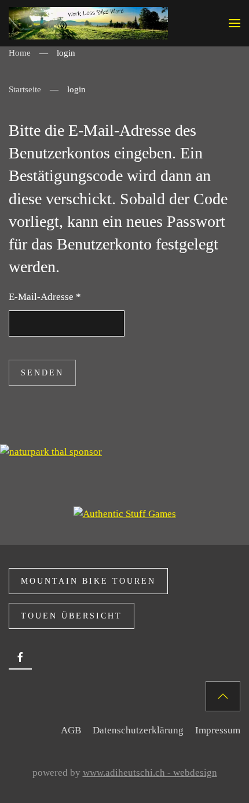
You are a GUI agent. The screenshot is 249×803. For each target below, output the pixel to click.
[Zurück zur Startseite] (88, 23)
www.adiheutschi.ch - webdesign (150, 772)
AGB (71, 730)
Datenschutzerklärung (138, 730)
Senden (42, 372)
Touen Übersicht (71, 616)
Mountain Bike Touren (88, 581)
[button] (234, 23)
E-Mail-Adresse (45, 296)
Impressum (217, 730)
